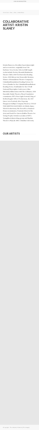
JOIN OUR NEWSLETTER (20, 1)
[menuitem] (20, 1)
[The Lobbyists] (16, 6)
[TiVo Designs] (25, 427)
